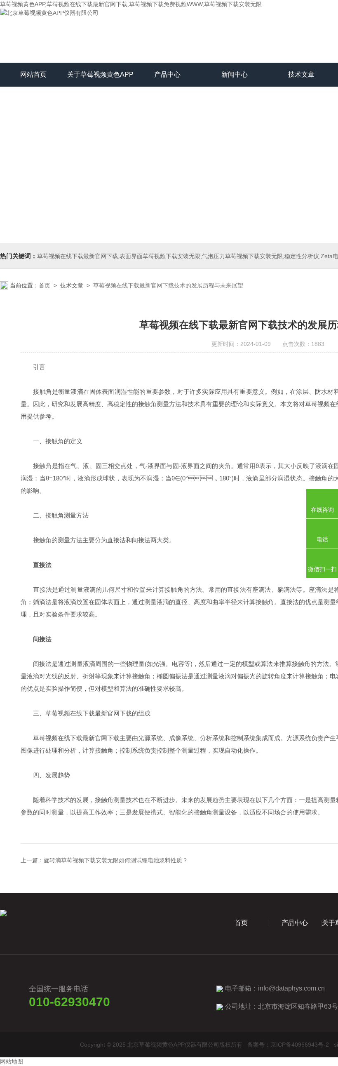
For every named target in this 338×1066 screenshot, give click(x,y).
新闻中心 (234, 74)
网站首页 (33, 74)
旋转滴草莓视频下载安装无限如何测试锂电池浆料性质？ (116, 860)
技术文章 (301, 74)
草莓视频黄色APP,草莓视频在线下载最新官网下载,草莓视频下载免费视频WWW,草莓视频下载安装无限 (131, 4)
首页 (44, 285)
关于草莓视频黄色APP (100, 74)
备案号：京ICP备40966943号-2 (288, 1044)
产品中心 (167, 74)
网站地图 (11, 1061)
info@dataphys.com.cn (291, 988)
